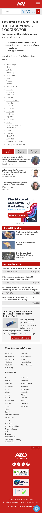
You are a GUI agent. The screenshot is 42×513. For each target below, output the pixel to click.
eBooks (7, 392)
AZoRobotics (9, 356)
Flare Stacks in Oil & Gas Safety (26, 243)
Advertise (10, 139)
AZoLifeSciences (27, 365)
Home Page (11, 64)
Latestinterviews (8, 151)
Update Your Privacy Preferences (22, 506)
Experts (9, 117)
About (8, 130)
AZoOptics (8, 362)
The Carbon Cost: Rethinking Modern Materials (24, 255)
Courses (9, 97)
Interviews (24, 381)
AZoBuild (8, 365)
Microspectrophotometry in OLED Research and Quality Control (17, 278)
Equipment (10, 75)
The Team (10, 119)
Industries (10, 108)
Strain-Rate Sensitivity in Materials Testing (21, 268)
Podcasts (10, 114)
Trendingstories (34, 151)
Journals (9, 89)
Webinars (10, 95)
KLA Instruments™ (12, 272)
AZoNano (8, 353)
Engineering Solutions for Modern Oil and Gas (27, 233)
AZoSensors (25, 353)
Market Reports (12, 100)
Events (9, 83)
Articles (9, 70)
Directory (10, 72)
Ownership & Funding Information (13, 441)
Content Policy (10, 437)
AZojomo (10, 111)
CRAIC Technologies (12, 283)
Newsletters (11, 128)
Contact (9, 133)
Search (9, 122)
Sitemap (8, 434)
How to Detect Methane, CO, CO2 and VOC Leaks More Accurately (19, 298)
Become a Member (14, 125)
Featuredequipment (21, 151)
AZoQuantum (26, 356)
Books (8, 78)
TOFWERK (9, 293)
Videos (9, 81)
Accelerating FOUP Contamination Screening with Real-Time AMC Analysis (20, 288)
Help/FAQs (10, 136)
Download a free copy (21, 338)
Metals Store (11, 86)
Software (10, 92)
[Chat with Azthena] (36, 508)
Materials (10, 103)
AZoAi (23, 359)
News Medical (26, 362)
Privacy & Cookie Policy (15, 144)
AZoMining (9, 368)
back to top (34, 448)
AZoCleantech (10, 359)
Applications (11, 106)
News (8, 67)
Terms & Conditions (14, 141)
